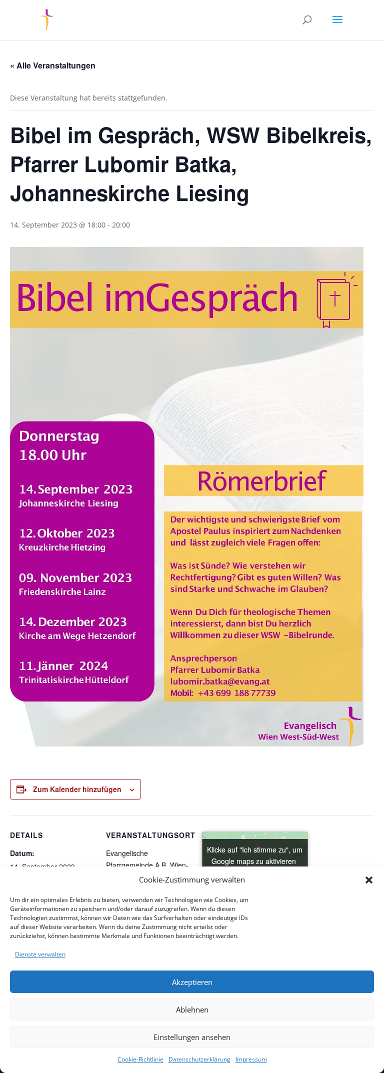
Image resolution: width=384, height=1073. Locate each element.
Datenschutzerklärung (199, 1059)
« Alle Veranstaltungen (53, 65)
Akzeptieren (192, 982)
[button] (369, 880)
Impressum (251, 1059)
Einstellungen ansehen (192, 1037)
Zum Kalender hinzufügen (77, 789)
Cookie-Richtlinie (141, 1059)
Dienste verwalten (40, 954)
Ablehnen (192, 1009)
